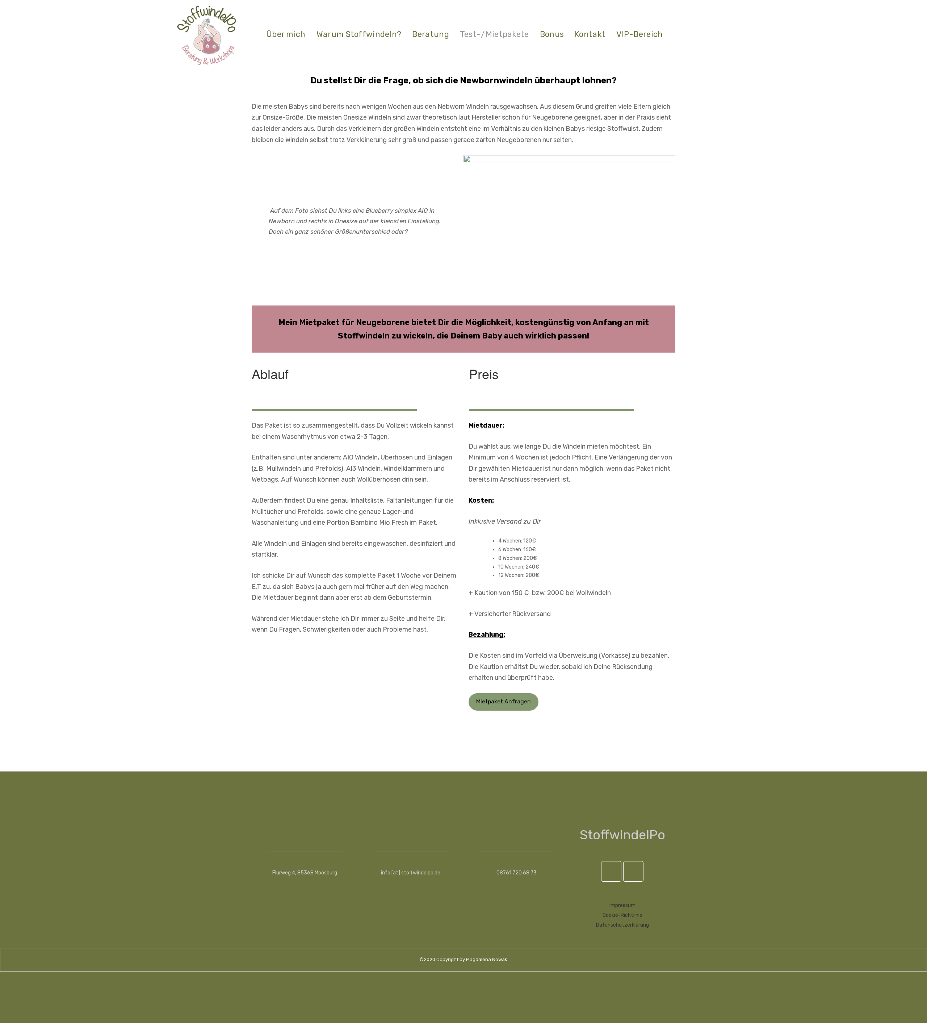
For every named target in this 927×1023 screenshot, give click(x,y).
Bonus (552, 34)
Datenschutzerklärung (622, 925)
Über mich (286, 34)
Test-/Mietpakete (494, 34)
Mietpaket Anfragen (503, 701)
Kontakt (590, 34)
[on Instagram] (633, 871)
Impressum (622, 905)
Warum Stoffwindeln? (359, 34)
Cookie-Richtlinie (622, 915)
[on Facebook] (611, 871)
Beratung (430, 34)
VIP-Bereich (639, 34)
